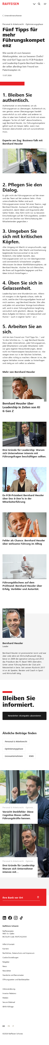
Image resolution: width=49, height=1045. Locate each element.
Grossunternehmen (14, 756)
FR (9, 1026)
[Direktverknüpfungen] (34, 4)
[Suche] (39, 4)
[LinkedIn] (4, 918)
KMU (31, 756)
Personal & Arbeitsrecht (16, 741)
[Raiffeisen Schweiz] (11, 4)
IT (13, 1026)
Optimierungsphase (14, 749)
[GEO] (38, 897)
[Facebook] (10, 918)
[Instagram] (16, 918)
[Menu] (45, 4)
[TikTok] (21, 918)
